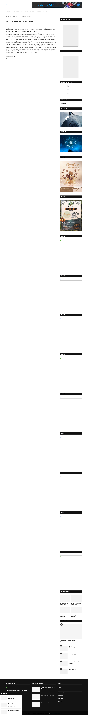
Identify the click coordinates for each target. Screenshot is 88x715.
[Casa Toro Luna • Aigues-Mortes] (64, 663)
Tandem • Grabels (73, 654)
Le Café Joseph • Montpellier (12, 704)
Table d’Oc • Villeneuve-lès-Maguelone (67, 641)
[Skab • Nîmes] (64, 671)
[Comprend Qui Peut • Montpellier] (4, 698)
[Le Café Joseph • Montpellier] (4, 705)
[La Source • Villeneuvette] (64, 648)
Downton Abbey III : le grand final (65, 615)
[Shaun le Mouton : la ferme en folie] (76, 598)
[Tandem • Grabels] (64, 656)
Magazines (32, 11)
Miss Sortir (38, 11)
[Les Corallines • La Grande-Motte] (65, 598)
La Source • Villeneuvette (72, 647)
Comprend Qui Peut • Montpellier (13, 697)
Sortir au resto (15, 11)
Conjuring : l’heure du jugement (76, 615)
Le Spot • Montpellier (13, 710)
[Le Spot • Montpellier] (4, 712)
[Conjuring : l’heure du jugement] (76, 610)
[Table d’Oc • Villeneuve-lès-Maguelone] (71, 631)
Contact (45, 11)
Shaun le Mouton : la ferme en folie (76, 604)
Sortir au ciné (24, 11)
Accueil (9, 11)
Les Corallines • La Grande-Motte (64, 604)
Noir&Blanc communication (56, 713)
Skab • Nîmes (72, 669)
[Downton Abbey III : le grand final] (65, 610)
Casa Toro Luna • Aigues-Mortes (75, 662)
